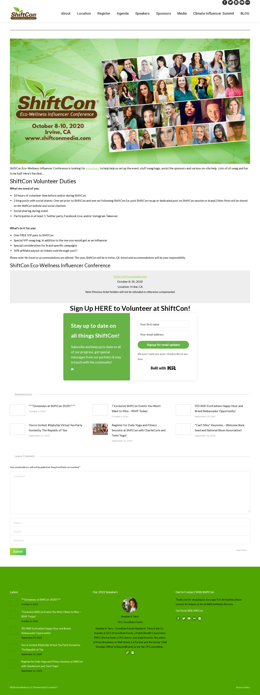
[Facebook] (224, 2)
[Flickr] (247, 2)
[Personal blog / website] (127, 662)
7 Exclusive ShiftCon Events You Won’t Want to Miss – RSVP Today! (136, 408)
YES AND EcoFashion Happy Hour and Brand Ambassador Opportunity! (219, 408)
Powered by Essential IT (46, 689)
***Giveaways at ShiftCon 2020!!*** (52, 406)
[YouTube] (241, 2)
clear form (241, 550)
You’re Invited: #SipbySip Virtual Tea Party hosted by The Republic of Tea (55, 427)
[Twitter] (230, 2)
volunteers (93, 168)
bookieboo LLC (25, 689)
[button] (96, 370)
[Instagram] (236, 2)
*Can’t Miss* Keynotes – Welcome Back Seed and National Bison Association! (219, 427)
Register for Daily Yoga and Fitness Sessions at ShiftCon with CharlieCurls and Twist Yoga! (138, 430)
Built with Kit (163, 368)
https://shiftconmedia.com (130, 276)
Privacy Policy (243, 689)
